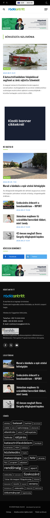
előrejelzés (30, 432)
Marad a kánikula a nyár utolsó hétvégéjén (24, 186)
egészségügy (23, 428)
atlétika (7, 423)
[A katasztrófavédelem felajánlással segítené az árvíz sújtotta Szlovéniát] (25, 57)
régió (26, 468)
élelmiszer (38, 488)
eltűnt (20, 432)
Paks (6, 463)
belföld (28, 423)
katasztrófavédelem (18, 443)
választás (29, 488)
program (13, 462)
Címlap (8, 512)
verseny (33, 483)
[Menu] (46, 9)
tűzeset (37, 479)
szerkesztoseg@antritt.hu (19, 324)
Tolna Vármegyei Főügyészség (17, 479)
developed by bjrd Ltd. (33, 507)
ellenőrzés (9, 432)
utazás (24, 484)
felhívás (8, 437)
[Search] (3, 9)
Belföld (7, 68)
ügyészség (27, 493)
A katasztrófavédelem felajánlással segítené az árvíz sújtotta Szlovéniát (21, 78)
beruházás (37, 423)
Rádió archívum (40, 512)
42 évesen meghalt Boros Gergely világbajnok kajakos (30, 235)
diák (13, 428)
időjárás (20, 437)
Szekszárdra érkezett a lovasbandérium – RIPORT (29, 204)
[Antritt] (25, 9)
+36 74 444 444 (18, 318)
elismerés (35, 428)
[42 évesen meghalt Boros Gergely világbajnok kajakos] (8, 235)
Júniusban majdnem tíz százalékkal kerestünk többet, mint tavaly (31, 219)
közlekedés (12, 452)
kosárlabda (8, 448)
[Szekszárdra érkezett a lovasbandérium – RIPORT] (8, 205)
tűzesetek (7, 484)
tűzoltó (16, 484)
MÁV (25, 458)
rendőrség (12, 468)
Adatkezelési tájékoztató (23, 512)
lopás (25, 453)
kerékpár (38, 443)
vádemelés (19, 488)
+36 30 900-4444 (15, 321)
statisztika (8, 475)
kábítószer (25, 447)
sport (34, 468)
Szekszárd (31, 474)
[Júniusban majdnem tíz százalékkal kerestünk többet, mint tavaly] (8, 218)
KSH (17, 448)
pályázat (23, 462)
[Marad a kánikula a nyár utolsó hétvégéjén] (25, 166)
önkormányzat (12, 492)
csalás (6, 428)
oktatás (41, 458)
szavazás (18, 475)
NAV (33, 458)
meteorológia (12, 458)
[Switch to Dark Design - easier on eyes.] (46, 3)
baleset (17, 423)
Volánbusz (8, 488)
